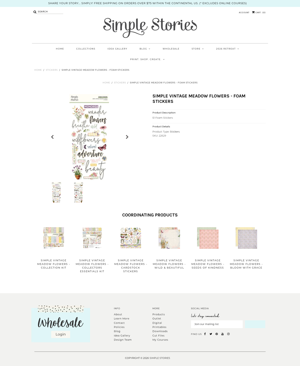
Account (244, 12)
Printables (159, 327)
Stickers (52, 70)
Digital (157, 322)
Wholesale (171, 48)
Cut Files (158, 335)
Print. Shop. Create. (145, 59)
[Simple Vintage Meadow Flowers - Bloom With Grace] (246, 254)
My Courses (160, 339)
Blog (143, 48)
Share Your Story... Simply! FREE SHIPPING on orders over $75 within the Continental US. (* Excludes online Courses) (147, 3)
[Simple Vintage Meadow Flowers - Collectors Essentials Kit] (92, 254)
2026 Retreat (226, 48)
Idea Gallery (117, 48)
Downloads (160, 331)
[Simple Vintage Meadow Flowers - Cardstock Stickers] (131, 254)
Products (158, 314)
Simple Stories (160, 358)
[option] (90, 137)
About (118, 314)
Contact (119, 322)
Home (60, 48)
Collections (85, 48)
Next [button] (127, 137)
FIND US (196, 334)
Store (196, 48)
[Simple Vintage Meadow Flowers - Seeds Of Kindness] (208, 254)
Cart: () (260, 12)
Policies (119, 327)
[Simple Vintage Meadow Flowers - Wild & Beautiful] (169, 254)
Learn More (121, 318)
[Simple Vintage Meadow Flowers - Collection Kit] (53, 254)
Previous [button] (52, 137)
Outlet (156, 318)
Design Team (123, 339)
